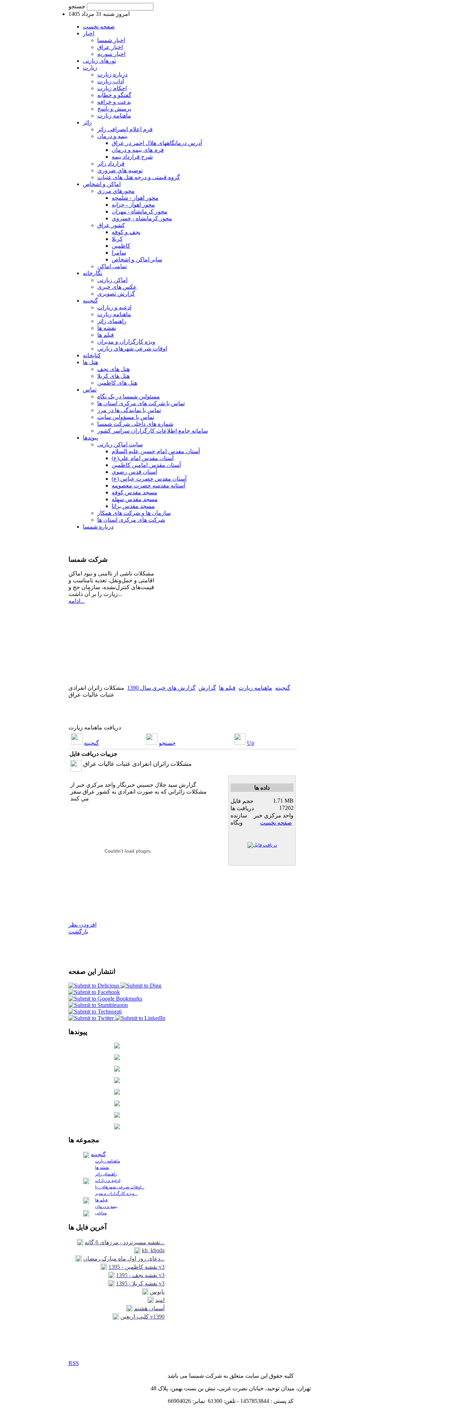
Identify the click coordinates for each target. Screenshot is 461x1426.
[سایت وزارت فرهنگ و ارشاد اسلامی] (117, 1081)
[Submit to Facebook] (94, 992)
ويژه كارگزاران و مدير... (116, 1193)
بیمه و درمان (106, 1206)
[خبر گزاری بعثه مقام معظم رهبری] (117, 1093)
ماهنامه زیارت (255, 688)
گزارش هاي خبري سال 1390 (161, 688)
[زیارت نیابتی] (117, 1127)
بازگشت (78, 931)
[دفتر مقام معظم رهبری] (117, 1046)
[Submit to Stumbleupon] (98, 1005)
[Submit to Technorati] (95, 1011)
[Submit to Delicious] (94, 986)
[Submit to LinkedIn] (140, 1018)
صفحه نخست (276, 823)
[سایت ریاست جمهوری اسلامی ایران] (117, 1058)
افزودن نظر (82, 925)
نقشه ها (102, 1167)
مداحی (101, 1212)
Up (250, 743)
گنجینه (282, 688)
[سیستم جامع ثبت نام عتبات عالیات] (117, 1116)
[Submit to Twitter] (91, 1018)
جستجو (77, 6)
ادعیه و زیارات (107, 1180)
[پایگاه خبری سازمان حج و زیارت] (117, 1104)
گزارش (207, 688)
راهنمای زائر (106, 1173)
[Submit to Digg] (141, 986)
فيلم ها (227, 688)
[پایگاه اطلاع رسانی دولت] (117, 1070)
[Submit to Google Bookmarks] (105, 998)
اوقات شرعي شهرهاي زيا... (119, 1186)
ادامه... (76, 601)
